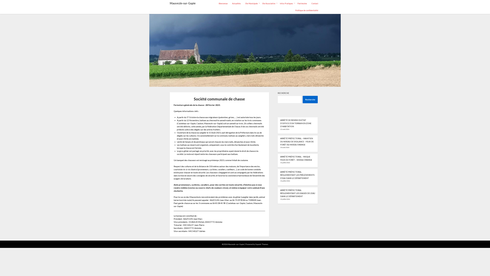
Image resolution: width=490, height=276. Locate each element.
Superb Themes (261, 244)
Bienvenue (223, 3)
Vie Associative (268, 3)
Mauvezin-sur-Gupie (183, 3)
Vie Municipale (251, 3)
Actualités (236, 3)
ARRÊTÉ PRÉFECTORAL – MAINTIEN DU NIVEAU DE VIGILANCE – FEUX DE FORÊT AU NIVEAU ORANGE (297, 141)
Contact (314, 3)
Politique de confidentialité (306, 10)
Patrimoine (302, 3)
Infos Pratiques (286, 3)
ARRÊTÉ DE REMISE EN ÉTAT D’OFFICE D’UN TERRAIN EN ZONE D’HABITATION (295, 123)
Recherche (283, 93)
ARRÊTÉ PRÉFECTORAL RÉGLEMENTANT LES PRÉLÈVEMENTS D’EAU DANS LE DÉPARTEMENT (297, 175)
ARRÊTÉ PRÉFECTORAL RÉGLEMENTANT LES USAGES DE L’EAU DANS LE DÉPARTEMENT (297, 193)
